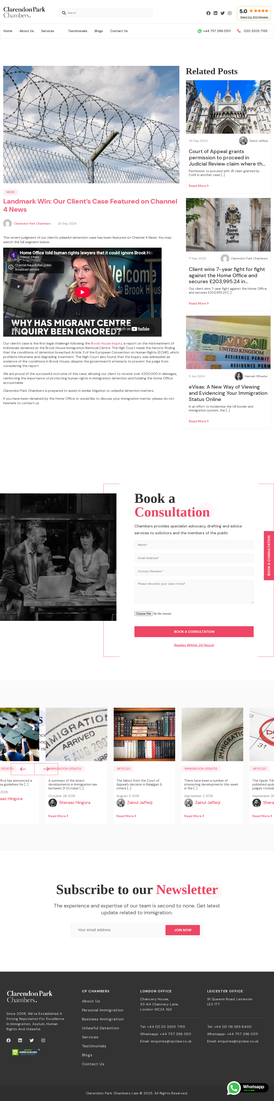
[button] (22, 769)
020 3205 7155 (255, 31)
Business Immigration (103, 1019)
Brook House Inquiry (106, 343)
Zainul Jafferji (258, 141)
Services (47, 31)
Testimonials (77, 31)
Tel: (162, 1026)
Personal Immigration (103, 1010)
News (10, 192)
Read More (198, 186)
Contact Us (119, 31)
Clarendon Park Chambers (32, 223)
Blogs (99, 31)
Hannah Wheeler (256, 376)
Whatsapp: (165, 1034)
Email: (166, 1041)
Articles (123, 769)
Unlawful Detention (100, 1028)
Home (7, 31)
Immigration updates (65, 769)
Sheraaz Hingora (74, 802)
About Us (26, 31)
